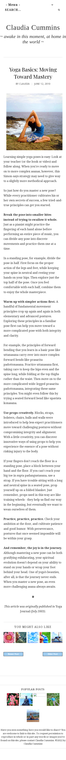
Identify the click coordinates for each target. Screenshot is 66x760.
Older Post (53, 654)
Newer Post (13, 654)
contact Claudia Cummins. (41, 740)
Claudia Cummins (33, 27)
